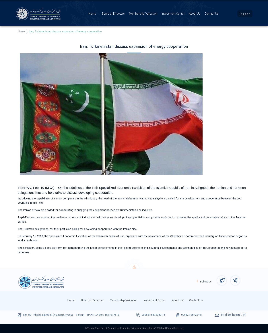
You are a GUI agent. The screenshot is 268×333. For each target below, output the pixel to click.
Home (92, 14)
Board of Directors (113, 14)
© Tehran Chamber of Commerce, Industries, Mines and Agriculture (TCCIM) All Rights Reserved (134, 328)
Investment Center (173, 14)
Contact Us (211, 14)
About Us (194, 14)
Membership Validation (143, 14)
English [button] (244, 14)
